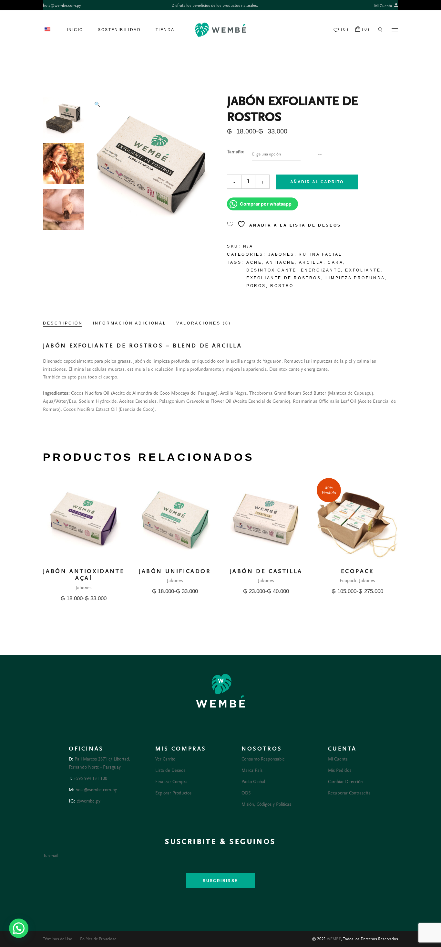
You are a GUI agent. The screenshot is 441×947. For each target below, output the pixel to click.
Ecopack (348, 580)
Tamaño (235, 151)
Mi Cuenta (383, 6)
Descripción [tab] (63, 323)
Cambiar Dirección (345, 781)
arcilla (311, 262)
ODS (246, 793)
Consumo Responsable (263, 759)
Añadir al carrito (317, 182)
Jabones (281, 254)
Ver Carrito (165, 759)
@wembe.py (88, 801)
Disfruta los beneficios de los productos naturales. (214, 5)
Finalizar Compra (171, 781)
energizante (321, 270)
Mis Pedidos (339, 770)
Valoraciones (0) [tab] (203, 323)
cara (335, 262)
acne (254, 262)
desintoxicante (271, 270)
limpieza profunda (355, 278)
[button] (97, 105)
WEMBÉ (334, 939)
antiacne (280, 262)
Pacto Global (253, 781)
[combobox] (276, 154)
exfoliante (363, 270)
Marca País (251, 770)
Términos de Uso (57, 939)
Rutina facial (320, 254)
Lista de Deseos (170, 770)
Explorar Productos (173, 793)
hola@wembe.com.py (62, 5)
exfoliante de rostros (283, 278)
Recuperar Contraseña (349, 793)
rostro (282, 285)
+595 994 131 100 (90, 778)
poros (256, 285)
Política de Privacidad (98, 939)
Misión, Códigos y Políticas (266, 804)
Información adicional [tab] (130, 323)
